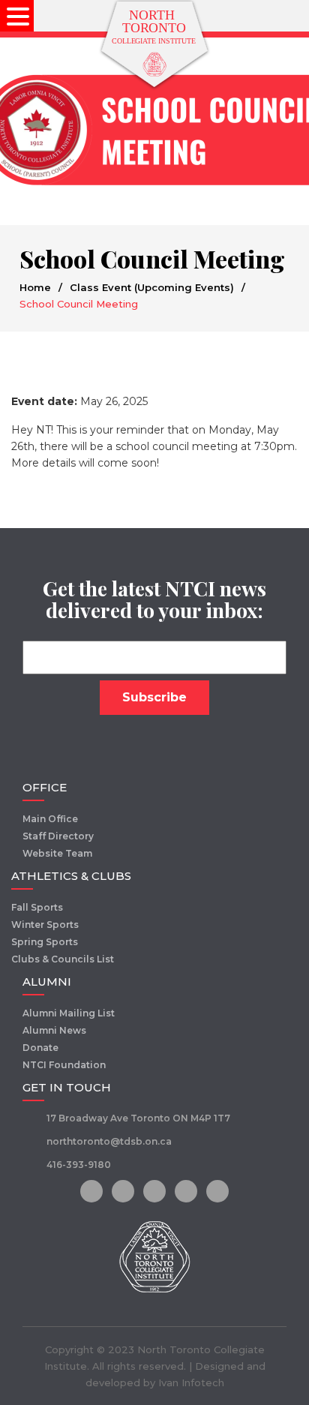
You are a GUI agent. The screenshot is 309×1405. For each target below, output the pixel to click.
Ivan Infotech (191, 1382)
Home (35, 287)
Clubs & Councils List (62, 959)
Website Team (57, 853)
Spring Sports (44, 941)
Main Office (50, 818)
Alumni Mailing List (68, 1013)
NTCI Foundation (64, 1064)
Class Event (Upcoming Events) (152, 287)
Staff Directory (58, 836)
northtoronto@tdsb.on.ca (109, 1141)
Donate (40, 1047)
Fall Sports (37, 907)
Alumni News (54, 1030)
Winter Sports (45, 924)
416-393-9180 (78, 1164)
